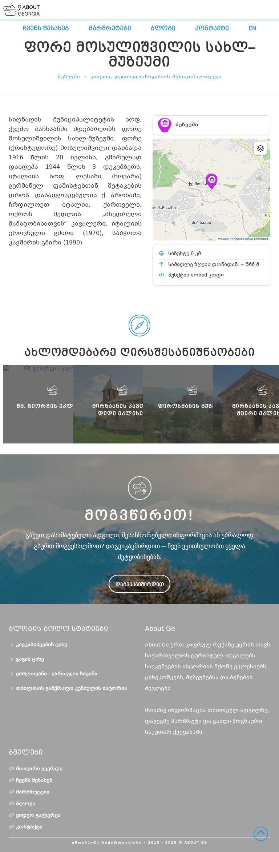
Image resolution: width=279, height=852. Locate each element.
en (252, 28)
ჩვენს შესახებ (46, 28)
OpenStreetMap (243, 238)
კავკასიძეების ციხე (41, 645)
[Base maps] (260, 148)
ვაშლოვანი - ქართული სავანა (56, 674)
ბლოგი (163, 28)
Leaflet (225, 238)
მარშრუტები (110, 28)
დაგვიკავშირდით (140, 584)
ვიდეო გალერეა (38, 815)
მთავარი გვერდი (39, 769)
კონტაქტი (212, 28)
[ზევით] (261, 834)
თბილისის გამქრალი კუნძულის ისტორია (71, 688)
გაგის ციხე (30, 659)
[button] (212, 182)
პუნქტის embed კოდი (195, 275)
